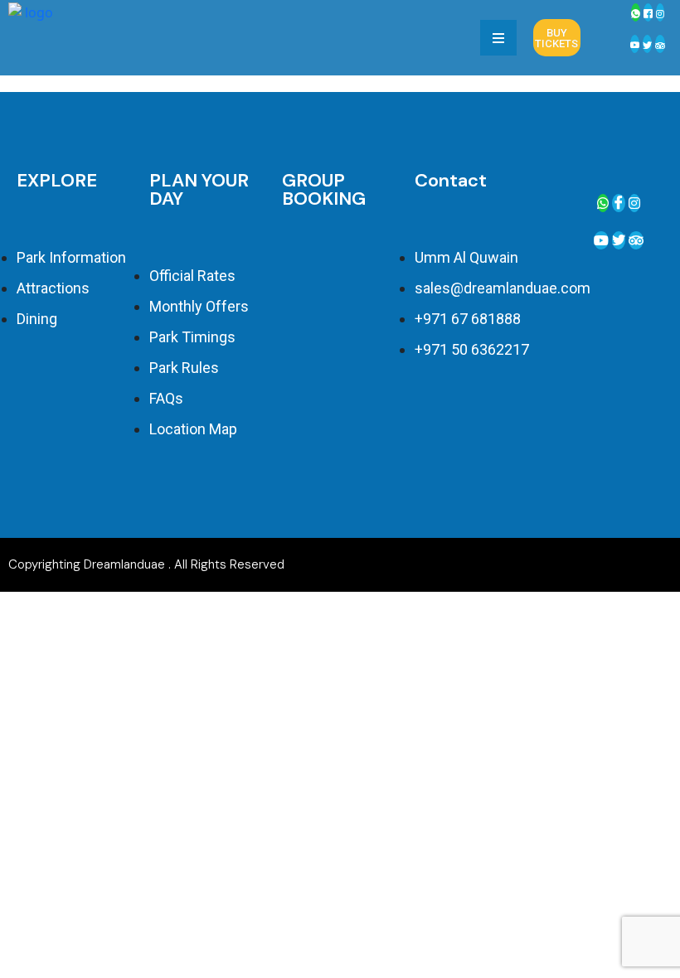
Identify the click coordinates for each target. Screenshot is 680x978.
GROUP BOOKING (324, 189)
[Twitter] (647, 44)
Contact (451, 180)
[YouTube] (634, 44)
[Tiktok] (660, 44)
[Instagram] (660, 12)
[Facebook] (648, 12)
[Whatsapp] (635, 12)
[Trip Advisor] (636, 240)
